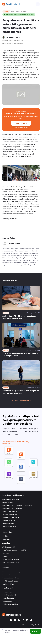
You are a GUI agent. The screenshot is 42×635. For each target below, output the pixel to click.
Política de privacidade (10, 604)
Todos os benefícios (9, 526)
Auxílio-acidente (8, 523)
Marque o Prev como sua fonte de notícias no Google (20, 14)
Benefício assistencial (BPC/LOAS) (14, 550)
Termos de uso (7, 601)
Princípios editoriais (9, 595)
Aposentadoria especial (10, 517)
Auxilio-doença (7, 502)
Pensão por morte (8, 520)
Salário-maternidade (9, 514)
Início (12, 11)
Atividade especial (8, 547)
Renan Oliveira (14, 37)
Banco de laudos (8, 575)
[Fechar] (2, 630)
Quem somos (7, 592)
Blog (17, 11)
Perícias (5, 556)
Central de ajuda (8, 598)
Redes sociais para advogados (12, 572)
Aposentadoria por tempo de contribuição (17, 505)
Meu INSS (5, 553)
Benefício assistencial (10, 511)
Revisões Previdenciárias (10, 562)
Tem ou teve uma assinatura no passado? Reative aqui (15, 443)
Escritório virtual (8, 584)
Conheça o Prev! (21, 123)
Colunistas (6, 539)
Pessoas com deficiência (10, 559)
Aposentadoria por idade (10, 499)
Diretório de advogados (10, 581)
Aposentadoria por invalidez (12, 508)
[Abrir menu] (38, 4)
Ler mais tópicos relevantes (21, 400)
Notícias (23, 11)
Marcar (36, 631)
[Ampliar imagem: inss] (21, 94)
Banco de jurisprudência (10, 578)
